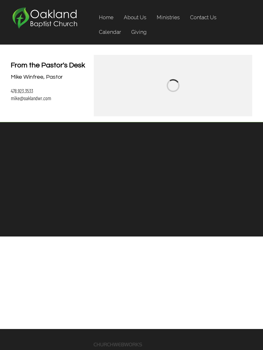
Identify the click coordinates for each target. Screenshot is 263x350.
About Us (135, 17)
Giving (139, 32)
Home (106, 17)
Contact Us (203, 17)
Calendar (110, 32)
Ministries (168, 17)
